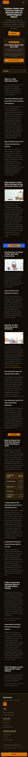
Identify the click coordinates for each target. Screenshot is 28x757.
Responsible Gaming (8, 727)
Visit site (6, 2)
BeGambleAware (7, 734)
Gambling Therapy (7, 739)
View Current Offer (14, 60)
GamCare (5, 737)
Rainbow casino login (8, 714)
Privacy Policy (6, 722)
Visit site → (14, 33)
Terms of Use (6, 724)
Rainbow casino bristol (8, 712)
